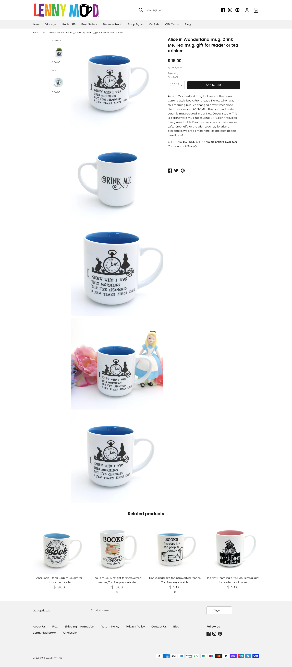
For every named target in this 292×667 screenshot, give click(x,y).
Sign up (219, 610)
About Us (39, 626)
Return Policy (110, 626)
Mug (176, 73)
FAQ (55, 626)
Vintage (50, 24)
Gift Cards (172, 24)
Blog (188, 24)
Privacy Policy (135, 626)
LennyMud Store (44, 632)
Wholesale (69, 632)
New (36, 24)
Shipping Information (79, 626)
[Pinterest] (237, 10)
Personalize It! (112, 24)
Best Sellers (89, 24)
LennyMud (176, 67)
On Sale (154, 24)
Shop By (134, 24)
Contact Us (159, 626)
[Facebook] (223, 10)
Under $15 (69, 24)
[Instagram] (230, 10)
